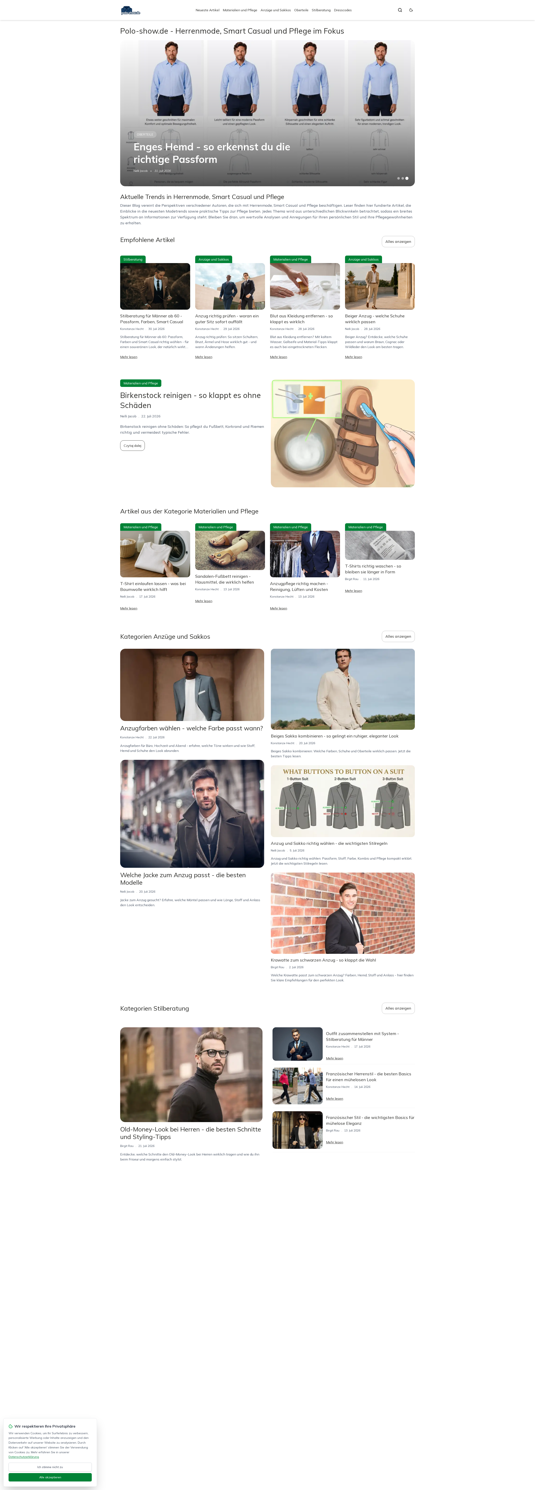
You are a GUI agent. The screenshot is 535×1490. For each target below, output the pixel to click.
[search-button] (400, 10)
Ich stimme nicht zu (50, 1467)
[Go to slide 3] (407, 178)
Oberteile (301, 10)
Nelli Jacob (141, 171)
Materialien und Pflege (240, 10)
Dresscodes (343, 10)
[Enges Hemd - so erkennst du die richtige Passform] (267, 113)
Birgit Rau (351, 579)
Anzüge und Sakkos (276, 10)
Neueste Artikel (207, 10)
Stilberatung (321, 10)
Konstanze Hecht (132, 329)
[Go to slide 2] (402, 178)
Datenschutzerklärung (24, 1457)
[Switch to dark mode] (411, 10)
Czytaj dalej (132, 445)
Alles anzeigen (398, 241)
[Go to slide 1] (398, 178)
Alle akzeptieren (50, 1477)
